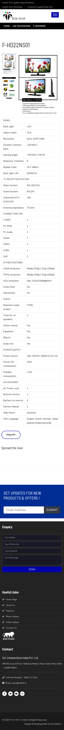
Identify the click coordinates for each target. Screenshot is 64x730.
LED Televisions (21, 26)
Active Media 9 (54, 724)
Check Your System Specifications (18, 2)
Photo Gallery (12, 616)
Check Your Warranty (12, 7)
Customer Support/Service (40, 7)
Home (7, 26)
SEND (32, 569)
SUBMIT (52, 510)
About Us (10, 605)
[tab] (9, 64)
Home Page (11, 599)
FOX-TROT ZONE (18, 719)
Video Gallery (12, 622)
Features (10, 610)
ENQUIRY (11, 434)
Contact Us (11, 627)
